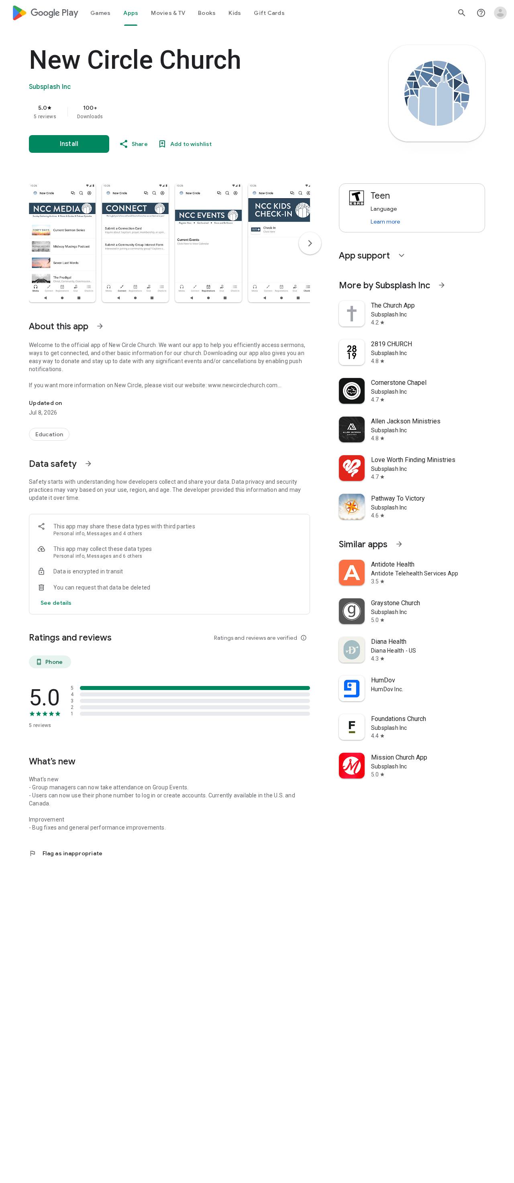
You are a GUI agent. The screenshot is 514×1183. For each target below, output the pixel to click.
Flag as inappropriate (65, 853)
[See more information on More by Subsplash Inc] (441, 285)
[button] (62, 242)
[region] (189, 112)
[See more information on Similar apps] (399, 544)
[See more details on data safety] (56, 602)
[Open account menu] (500, 13)
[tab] (100, 13)
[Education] (49, 434)
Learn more (385, 221)
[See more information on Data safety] (88, 463)
